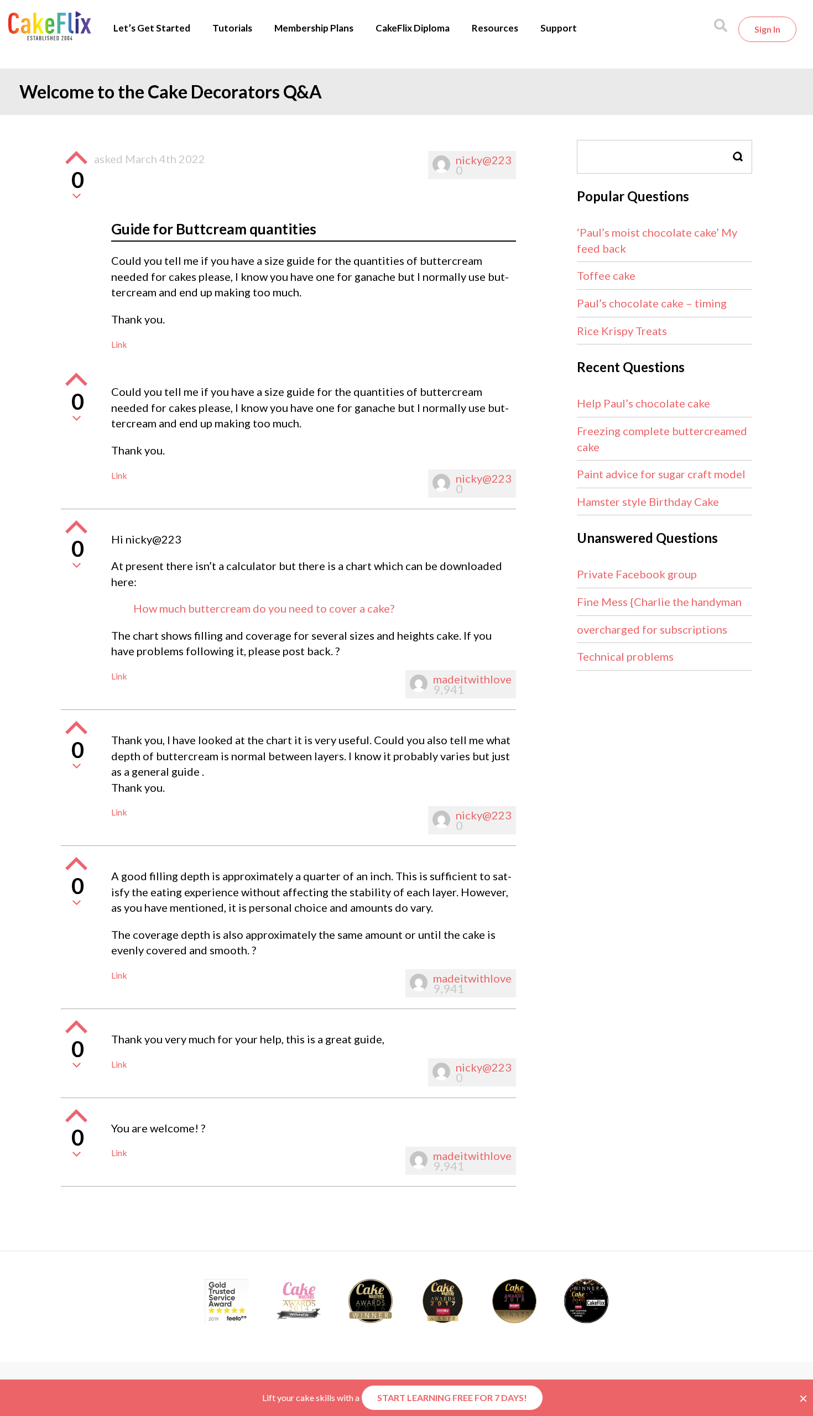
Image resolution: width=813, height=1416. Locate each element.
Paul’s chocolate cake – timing (652, 303)
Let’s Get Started (151, 28)
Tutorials (232, 28)
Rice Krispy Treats (622, 330)
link (119, 344)
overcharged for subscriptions (652, 629)
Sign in (767, 29)
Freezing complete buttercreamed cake (662, 438)
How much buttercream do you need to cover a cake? (263, 608)
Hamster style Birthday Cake (648, 501)
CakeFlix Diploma (413, 28)
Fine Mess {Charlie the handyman (659, 601)
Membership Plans (313, 28)
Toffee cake (606, 275)
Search (738, 156)
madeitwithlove (472, 679)
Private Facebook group (637, 574)
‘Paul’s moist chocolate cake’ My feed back (657, 240)
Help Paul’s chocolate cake (643, 403)
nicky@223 (484, 159)
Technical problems (625, 656)
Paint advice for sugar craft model (661, 473)
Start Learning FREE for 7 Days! (452, 1397)
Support (558, 28)
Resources (495, 28)
